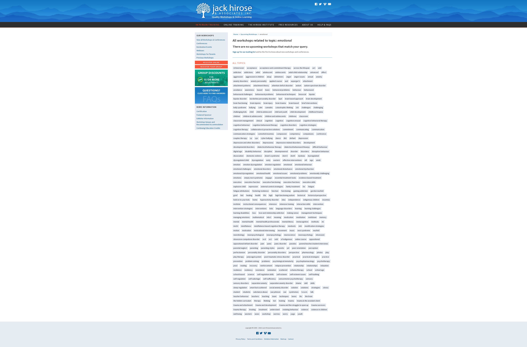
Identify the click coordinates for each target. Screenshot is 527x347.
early (268, 160)
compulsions (308, 134)
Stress (325, 287)
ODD (276, 239)
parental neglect (240, 248)
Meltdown (312, 217)
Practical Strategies (311, 257)
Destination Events (204, 47)
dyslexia (301, 156)
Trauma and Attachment (243, 305)
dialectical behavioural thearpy (297, 147)
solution (294, 287)
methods (315, 221)
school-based (239, 274)
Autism (298, 85)
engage (269, 178)
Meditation (300, 217)
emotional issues (280, 173)
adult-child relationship (298, 72)
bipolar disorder (240, 98)
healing (249, 195)
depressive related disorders (288, 142)
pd (288, 248)
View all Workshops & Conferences (211, 40)
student (236, 292)
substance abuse (260, 292)
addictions (248, 72)
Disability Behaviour (253, 151)
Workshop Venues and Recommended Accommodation (210, 123)
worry (285, 314)
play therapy (238, 257)
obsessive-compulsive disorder (246, 239)
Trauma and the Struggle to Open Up (293, 305)
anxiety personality (259, 81)
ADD (319, 68)
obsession (320, 235)
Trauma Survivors (318, 305)
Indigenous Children (311, 199)
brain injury (268, 103)
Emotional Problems (298, 173)
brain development (314, 98)
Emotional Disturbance (283, 169)
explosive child (239, 186)
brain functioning (240, 103)
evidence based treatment (310, 178)
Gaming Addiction (301, 191)
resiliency (249, 270)
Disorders (305, 151)
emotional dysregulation (243, 173)
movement (282, 230)
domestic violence (254, 156)
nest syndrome (304, 230)
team (274, 296)
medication (288, 217)
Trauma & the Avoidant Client (308, 301)
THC (300, 296)
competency (295, 134)
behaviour (297, 90)
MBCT (269, 217)
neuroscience (289, 235)
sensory (309, 279)
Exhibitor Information (205, 118)
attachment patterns (241, 85)
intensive (273, 204)
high (270, 195)
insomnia (326, 199)
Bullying (252, 107)
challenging (318, 107)
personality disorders (277, 252)
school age (319, 270)
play (327, 252)
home (255, 199)
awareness (249, 90)
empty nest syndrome (253, 178)
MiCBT (235, 226)
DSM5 (293, 156)
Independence (294, 199)
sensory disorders (241, 283)
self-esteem (282, 274)
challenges (306, 107)
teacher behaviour (241, 296)
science (251, 274)
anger (288, 76)
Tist (274, 301)
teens (294, 296)
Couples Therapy (240, 138)
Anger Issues (299, 76)
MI (323, 221)
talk (311, 292)
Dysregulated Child (241, 160)
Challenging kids (240, 112)
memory (322, 217)
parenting (254, 248)
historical (301, 195)
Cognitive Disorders (288, 125)
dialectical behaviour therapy (269, 147)
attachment (307, 81)
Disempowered (281, 151)
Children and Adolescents (275, 116)
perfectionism (239, 252)
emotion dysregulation (252, 164)
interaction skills (303, 204)
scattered (283, 270)
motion (236, 230)
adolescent (267, 72)
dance (278, 138)
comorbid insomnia (266, 134)
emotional (288, 164)
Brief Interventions (309, 103)
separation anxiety (259, 283)
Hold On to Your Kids (241, 199)
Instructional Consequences (254, 204)
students (246, 292)
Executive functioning (272, 182)
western (248, 314)
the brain (308, 296)
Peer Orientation (299, 248)
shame (298, 283)
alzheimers (278, 76)
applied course (276, 81)
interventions (261, 208)
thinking (267, 301)
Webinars (200, 50)
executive (237, 182)
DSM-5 (285, 156)
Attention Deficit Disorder (282, 85)
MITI (300, 226)
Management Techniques (312, 213)
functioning (286, 191)
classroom (303, 116)
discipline (268, 151)
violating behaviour (290, 309)
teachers (255, 296)
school (309, 270)
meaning (277, 217)
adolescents (280, 72)
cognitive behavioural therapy (265, 125)
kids (271, 208)
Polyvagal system (254, 257)
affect (323, 72)
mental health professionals (267, 221)
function (275, 191)
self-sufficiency (269, 279)
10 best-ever (238, 68)
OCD (264, 239)
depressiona (268, 142)
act (313, 68)
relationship (299, 265)
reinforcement (266, 265)
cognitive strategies (308, 125)
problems (266, 261)
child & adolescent (264, 112)
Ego (311, 160)
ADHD (258, 72)
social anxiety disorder (279, 287)
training (282, 301)
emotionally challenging (319, 173)
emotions (237, 178)
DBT (285, 138)
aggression (238, 76)
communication (318, 129)
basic (267, 90)
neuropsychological (255, 235)
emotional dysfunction (304, 169)
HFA (264, 195)
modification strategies (314, 226)
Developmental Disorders (243, 147)
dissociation (238, 156)
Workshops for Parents (206, 54)
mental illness (287, 221)
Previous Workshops (205, 57)
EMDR (318, 160)
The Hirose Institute (261, 24)
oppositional (314, 239)
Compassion (282, 134)
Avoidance (237, 90)
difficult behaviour (320, 147)
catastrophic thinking (284, 107)
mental (236, 221)
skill (305, 283)
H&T (241, 195)
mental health (247, 221)
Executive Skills (309, 182)
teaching (265, 296)
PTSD (235, 265)
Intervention (318, 204)
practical (296, 257)
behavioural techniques (286, 94)
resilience (237, 270)
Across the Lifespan (301, 68)
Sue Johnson (275, 292)
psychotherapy (323, 261)
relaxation (324, 265)
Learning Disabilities (241, 213)
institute (236, 204)
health (257, 195)
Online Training (234, 24)
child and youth (281, 112)
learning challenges (313, 208)
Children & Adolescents (252, 116)
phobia (320, 252)
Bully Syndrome (239, 107)
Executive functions (292, 182)
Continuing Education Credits (208, 128)
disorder (294, 151)
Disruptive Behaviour (320, 151)
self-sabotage (254, 279)
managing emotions (241, 217)
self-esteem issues (298, 274)
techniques (284, 296)
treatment (263, 309)
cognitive (279, 120)
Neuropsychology (274, 235)
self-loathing (314, 274)
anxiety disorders (240, 81)
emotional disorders (262, 169)
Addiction (237, 72)
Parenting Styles (267, 248)
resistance (260, 270)
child (251, 112)
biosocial (302, 94)
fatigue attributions (241, 191)
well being (237, 314)
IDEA (283, 199)
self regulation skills (265, 274)
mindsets (292, 226)
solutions (304, 287)
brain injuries (255, 103)
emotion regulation (273, 164)
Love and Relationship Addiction (271, 213)
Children (236, 116)
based (259, 90)
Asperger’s (295, 81)
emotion (236, 164)
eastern (276, 160)
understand (275, 309)
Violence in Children (319, 309)
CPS (256, 138)
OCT (270, 239)
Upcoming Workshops (249, 34)
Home (235, 34)
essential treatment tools (285, 178)
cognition (269, 120)
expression (253, 186)
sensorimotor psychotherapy (291, 279)
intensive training (287, 204)
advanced (314, 72)
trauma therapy (239, 309)
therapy (257, 301)
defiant (292, 138)
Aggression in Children (255, 76)
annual (310, 76)
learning (298, 208)
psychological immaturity (283, 261)
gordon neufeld (317, 191)
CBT (297, 107)
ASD (286, 81)
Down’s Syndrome (272, 156)
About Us (307, 24)
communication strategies (244, 134)
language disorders (284, 208)
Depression (303, 138)
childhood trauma (316, 112)
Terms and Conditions (254, 339)
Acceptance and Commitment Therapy (275, 68)
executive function (252, 182)
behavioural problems (264, 94)
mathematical (258, 217)
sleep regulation (240, 287)
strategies (315, 287)
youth (300, 314)
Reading (243, 265)
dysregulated (313, 156)
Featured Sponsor (204, 115)
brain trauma (281, 103)
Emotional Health (263, 173)
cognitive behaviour (241, 125)
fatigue (311, 186)
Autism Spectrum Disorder (315, 85)
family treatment (293, 186)
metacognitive (302, 221)
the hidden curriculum (242, 301)
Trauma (291, 301)
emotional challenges (242, 169)
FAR (304, 186)
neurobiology (238, 235)
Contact (291, 339)
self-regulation (239, 279)
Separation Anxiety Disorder (281, 283)
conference (321, 134)
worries (277, 314)
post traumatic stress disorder (277, 257)
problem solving (252, 261)
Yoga (293, 314)
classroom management (243, 120)
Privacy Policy (240, 339)
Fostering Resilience (260, 191)
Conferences (202, 43)
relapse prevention (283, 265)
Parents (280, 248)
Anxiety (319, 76)
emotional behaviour (303, 164)
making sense (292, 213)
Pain (262, 243)
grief (235, 195)
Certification (202, 111)
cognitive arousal (293, 120)
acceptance (252, 68)
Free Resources (288, 24)
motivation (246, 230)
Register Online (211, 62)
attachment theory (261, 85)
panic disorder (280, 243)
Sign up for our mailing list (244, 52)
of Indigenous (286, 239)
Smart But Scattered (258, 287)
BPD (280, 98)
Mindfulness (246, 226)
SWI (284, 292)
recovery (253, 265)
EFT (306, 160)
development (309, 142)
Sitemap (283, 339)
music (292, 230)
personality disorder (256, 252)
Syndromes (293, 292)
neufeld (316, 230)
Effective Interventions (292, 160)
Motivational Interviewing (264, 230)
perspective (294, 252)
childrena (292, 116)
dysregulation (257, 160)
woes (257, 314)
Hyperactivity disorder (269, 199)
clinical (259, 120)
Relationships (312, 265)
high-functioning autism (285, 195)
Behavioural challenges (242, 94)
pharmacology (308, 252)
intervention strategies (243, 208)
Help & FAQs (324, 24)
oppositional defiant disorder (245, 243)
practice (325, 257)
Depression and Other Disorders (246, 142)
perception (313, 248)
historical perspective (317, 195)
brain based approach (294, 98)
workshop (266, 314)
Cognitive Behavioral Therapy (315, 120)
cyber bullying (267, 138)
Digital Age (237, 151)
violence (304, 309)
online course (300, 239)
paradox (292, 243)
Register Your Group (211, 66)
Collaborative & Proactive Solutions (265, 129)
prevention (238, 261)
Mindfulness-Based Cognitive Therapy (269, 226)
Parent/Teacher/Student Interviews (313, 243)
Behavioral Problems (281, 90)
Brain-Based (294, 103)
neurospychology (305, 235)
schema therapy (297, 270)
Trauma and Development (266, 305)
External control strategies (272, 186)
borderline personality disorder (263, 98)
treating (252, 309)
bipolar (312, 94)
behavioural (309, 90)
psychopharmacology (305, 261)
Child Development (297, 112)
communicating (302, 129)
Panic (269, 243)
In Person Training (207, 24)
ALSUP (269, 76)
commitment (288, 129)
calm (260, 107)
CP (251, 138)
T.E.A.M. (304, 292)
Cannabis (269, 107)
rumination (271, 270)
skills (312, 283)
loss (254, 213)
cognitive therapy (240, 129)
